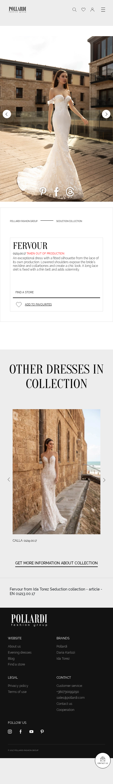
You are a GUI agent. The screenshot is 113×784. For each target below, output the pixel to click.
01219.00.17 (30, 540)
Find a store (25, 292)
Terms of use (17, 692)
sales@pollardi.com (70, 698)
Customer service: (69, 686)
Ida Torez (63, 658)
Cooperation (65, 710)
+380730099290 (67, 692)
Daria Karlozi (65, 652)
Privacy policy (18, 686)
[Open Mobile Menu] (103, 9)
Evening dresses (20, 652)
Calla (18, 540)
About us (14, 646)
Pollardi (61, 646)
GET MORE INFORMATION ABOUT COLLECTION (56, 563)
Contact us (64, 704)
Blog (11, 658)
